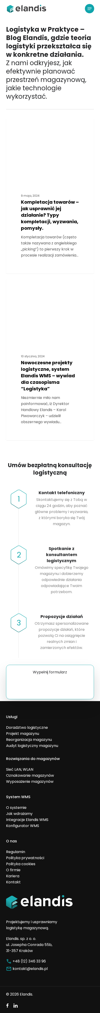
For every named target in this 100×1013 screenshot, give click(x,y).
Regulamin (15, 851)
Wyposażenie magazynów (29, 781)
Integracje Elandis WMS (27, 819)
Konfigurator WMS (22, 825)
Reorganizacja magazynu (29, 739)
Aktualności (24, 286)
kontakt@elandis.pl (30, 968)
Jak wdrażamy (19, 813)
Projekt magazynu (22, 733)
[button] (89, 8)
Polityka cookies (20, 864)
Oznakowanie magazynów (30, 775)
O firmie (13, 870)
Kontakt (13, 882)
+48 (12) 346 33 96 (29, 961)
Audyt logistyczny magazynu (32, 745)
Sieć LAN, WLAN (19, 769)
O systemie (16, 807)
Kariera (12, 876)
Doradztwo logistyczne (35, 126)
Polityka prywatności (25, 858)
